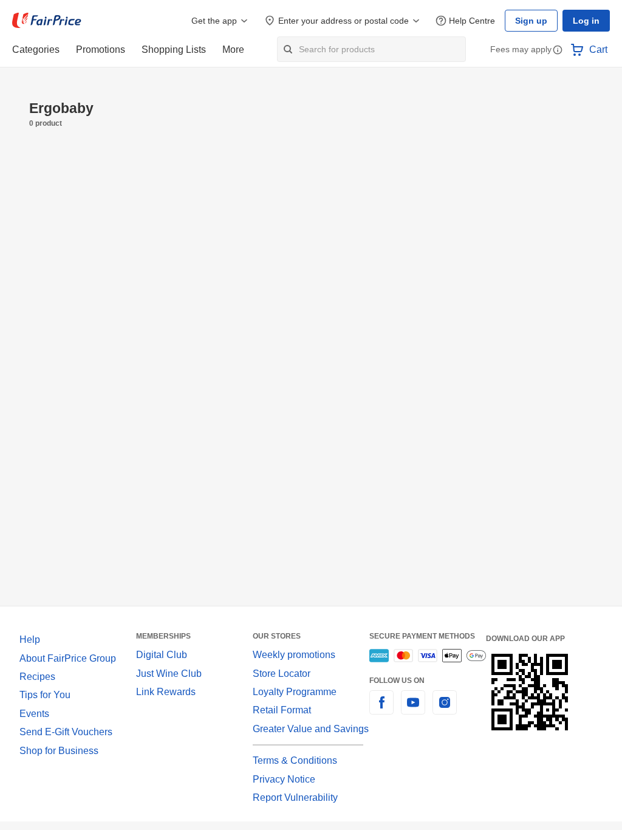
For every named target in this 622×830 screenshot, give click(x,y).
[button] (557, 51)
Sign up (531, 21)
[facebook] (381, 709)
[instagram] (444, 709)
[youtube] (413, 709)
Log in (586, 21)
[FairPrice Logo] (46, 20)
